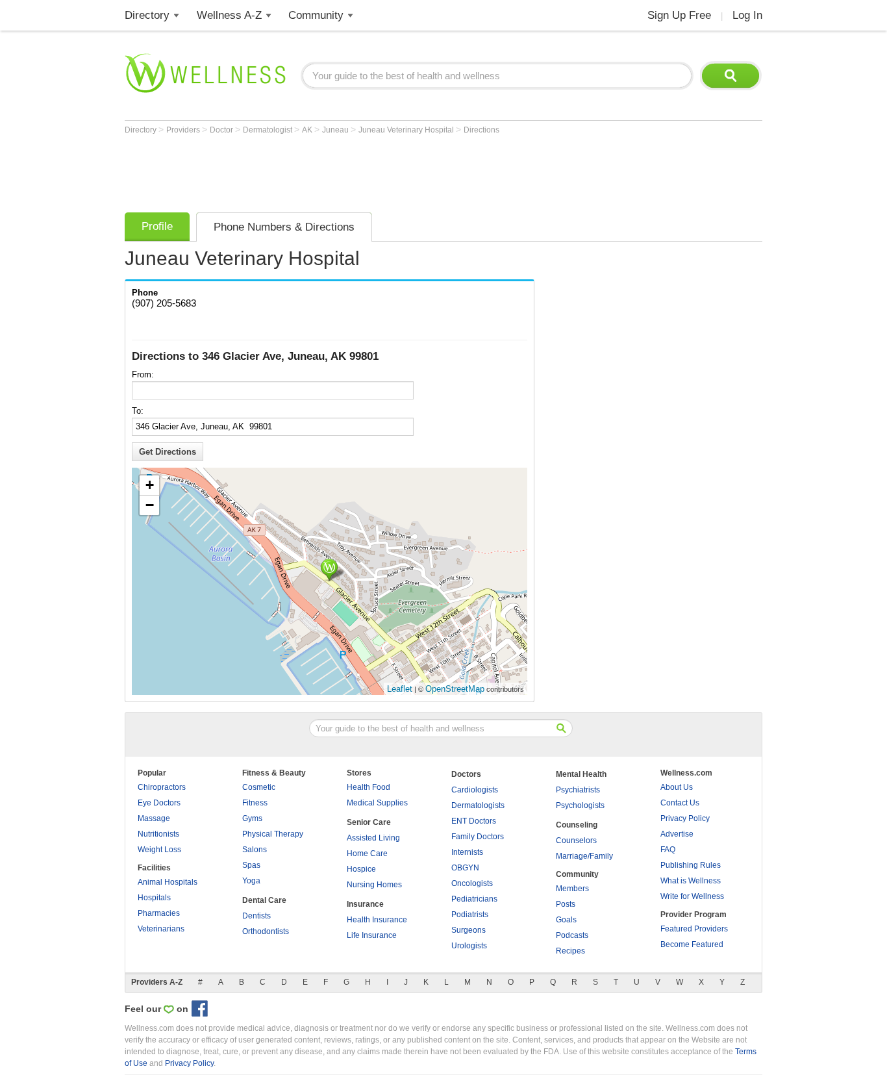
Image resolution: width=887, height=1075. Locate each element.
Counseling (576, 824)
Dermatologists (478, 805)
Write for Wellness (692, 896)
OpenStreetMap (454, 689)
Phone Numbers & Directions (284, 227)
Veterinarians (161, 928)
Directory (147, 15)
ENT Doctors (473, 821)
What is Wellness (690, 880)
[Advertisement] (361, 170)
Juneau (336, 129)
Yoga (251, 880)
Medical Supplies (377, 802)
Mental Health (581, 774)
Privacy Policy (685, 818)
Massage (154, 818)
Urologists (469, 945)
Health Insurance (377, 919)
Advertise (676, 834)
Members (572, 888)
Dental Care (264, 900)
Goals (566, 919)
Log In (747, 15)
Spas (251, 865)
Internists (467, 852)
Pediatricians (474, 899)
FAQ (667, 849)
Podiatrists (469, 914)
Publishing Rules (690, 865)
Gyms (252, 818)
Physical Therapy (272, 834)
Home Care (367, 853)
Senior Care (369, 822)
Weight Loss (159, 849)
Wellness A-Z (229, 15)
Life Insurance (372, 935)
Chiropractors (162, 787)
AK (308, 129)
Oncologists (472, 883)
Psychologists (580, 805)
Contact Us (679, 802)
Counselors (576, 840)
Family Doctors (477, 836)
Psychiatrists (578, 789)
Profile (157, 226)
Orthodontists (265, 931)
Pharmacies (159, 913)
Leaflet (399, 689)
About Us (676, 787)
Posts (565, 904)
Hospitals (154, 897)
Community (316, 15)
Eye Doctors (159, 802)
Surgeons (468, 930)
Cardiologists (474, 789)
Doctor (222, 129)
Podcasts (572, 935)
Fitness (255, 802)
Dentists (256, 915)
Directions (481, 129)
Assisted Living (373, 837)
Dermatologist (268, 129)
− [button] (149, 505)
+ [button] (149, 485)
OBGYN (465, 867)
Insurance (365, 904)
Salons (254, 849)
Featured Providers (694, 928)
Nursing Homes (374, 884)
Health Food (368, 787)
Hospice (361, 869)
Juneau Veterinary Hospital (407, 129)
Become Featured (691, 944)
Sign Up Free (679, 15)
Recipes (570, 950)
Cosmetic (258, 787)
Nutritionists (158, 834)
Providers (184, 129)
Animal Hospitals (167, 882)
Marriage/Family (584, 856)
